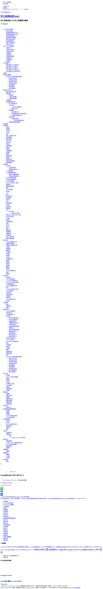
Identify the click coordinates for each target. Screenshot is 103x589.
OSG (87, 547)
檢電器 (8, 375)
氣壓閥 (8, 412)
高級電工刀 (9, 233)
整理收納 (5, 452)
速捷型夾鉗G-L (12, 333)
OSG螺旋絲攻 (12, 167)
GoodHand (35, 547)
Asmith (2, 546)
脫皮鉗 (8, 262)
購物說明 (11, 95)
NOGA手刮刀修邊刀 (8, 29)
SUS (12, 549)
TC (15, 549)
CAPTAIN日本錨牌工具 (12, 280)
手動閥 (8, 410)
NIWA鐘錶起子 (10, 290)
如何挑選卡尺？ (16, 111)
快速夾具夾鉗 (15, 118)
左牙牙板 (11, 211)
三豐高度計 (9, 54)
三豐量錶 (8, 52)
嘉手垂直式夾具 (13, 79)
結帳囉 (5, 7)
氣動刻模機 (9, 441)
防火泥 (8, 422)
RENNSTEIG (3, 549)
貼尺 (7, 133)
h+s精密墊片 (6, 63)
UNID (28, 549)
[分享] (51, 495)
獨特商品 (8, 434)
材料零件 (5, 459)
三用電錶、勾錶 (10, 383)
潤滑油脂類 (9, 425)
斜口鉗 (8, 257)
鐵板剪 (8, 267)
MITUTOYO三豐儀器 (8, 46)
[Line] (51, 488)
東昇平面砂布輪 (10, 238)
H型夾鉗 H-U (9, 312)
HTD (45, 546)
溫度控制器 (9, 388)
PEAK (90, 546)
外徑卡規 (8, 142)
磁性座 (8, 346)
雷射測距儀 (9, 138)
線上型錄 (5, 3)
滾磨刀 (97, 549)
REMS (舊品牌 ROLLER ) (97, 546)
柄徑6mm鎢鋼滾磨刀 (14, 176)
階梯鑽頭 (8, 231)
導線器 (8, 451)
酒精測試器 (9, 155)
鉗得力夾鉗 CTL (13, 336)
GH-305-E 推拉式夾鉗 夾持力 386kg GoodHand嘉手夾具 (15, 496)
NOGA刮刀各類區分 (17, 106)
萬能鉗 (8, 273)
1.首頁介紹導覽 (13, 96)
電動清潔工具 (9, 398)
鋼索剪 (8, 263)
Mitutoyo (65, 546)
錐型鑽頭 (8, 198)
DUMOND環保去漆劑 (11, 424)
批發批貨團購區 (7, 74)
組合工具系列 (9, 30)
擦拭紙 (8, 219)
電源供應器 (9, 353)
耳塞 (7, 304)
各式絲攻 (8, 206)
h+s (40, 546)
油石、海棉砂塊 (10, 236)
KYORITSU (54, 546)
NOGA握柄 (80, 546)
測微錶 (94, 549)
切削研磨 (5, 164)
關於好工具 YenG (7, 90)
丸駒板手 (8, 295)
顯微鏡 (8, 157)
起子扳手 (5, 275)
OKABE (83, 546)
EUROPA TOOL (23, 547)
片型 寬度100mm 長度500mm (13, 71)
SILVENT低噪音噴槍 (11, 444)
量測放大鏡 (9, 159)
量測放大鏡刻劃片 (10, 160)
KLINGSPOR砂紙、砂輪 (12, 182)
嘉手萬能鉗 (12, 86)
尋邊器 (8, 128)
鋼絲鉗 (8, 265)
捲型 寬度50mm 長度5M (12, 68)
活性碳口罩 (9, 432)
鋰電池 (8, 380)
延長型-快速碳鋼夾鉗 (14, 329)
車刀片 (8, 225)
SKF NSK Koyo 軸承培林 (12, 341)
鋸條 (7, 228)
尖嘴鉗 (8, 253)
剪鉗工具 (5, 240)
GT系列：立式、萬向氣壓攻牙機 (14, 442)
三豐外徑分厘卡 (10, 49)
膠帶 (7, 429)
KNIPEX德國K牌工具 (11, 241)
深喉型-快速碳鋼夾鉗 (14, 326)
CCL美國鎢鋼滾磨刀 (11, 172)
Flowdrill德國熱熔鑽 (11, 177)
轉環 (7, 461)
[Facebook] (51, 490)
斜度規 (8, 130)
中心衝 (8, 218)
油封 (7, 354)
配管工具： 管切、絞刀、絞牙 (13, 214)
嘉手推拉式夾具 (13, 81)
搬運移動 (8, 306)
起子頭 (8, 300)
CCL (5, 546)
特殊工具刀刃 (9, 44)
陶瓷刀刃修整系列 (10, 42)
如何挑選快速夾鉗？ (20, 120)
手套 (7, 307)
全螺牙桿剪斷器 (10, 243)
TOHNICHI (23, 549)
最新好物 (5, 538)
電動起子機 (9, 402)
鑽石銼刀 (8, 184)
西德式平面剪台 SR (11, 338)
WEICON (31, 549)
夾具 (7, 343)
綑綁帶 (8, 454)
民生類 (5, 430)
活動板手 (8, 297)
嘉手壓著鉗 (12, 84)
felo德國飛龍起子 (10, 284)
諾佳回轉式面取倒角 (11, 37)
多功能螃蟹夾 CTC (10, 314)
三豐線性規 (9, 59)
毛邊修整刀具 (9, 221)
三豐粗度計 (9, 57)
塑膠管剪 (8, 248)
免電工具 (5, 405)
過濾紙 (5, 73)
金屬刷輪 (8, 235)
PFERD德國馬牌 (10, 181)
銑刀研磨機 (9, 196)
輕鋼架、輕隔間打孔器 (11, 245)
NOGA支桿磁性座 (10, 311)
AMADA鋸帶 (9, 189)
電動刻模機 (9, 400)
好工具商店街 (77, 587)
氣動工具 (5, 439)
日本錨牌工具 (9, 258)
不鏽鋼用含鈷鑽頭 (38, 549)
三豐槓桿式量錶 (10, 56)
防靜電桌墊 (9, 351)
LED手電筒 (9, 385)
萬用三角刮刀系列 (10, 39)
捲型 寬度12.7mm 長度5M (12, 64)
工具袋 (8, 457)
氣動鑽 (8, 447)
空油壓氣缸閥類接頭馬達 (9, 408)
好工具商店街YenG (10, 16)
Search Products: (7, 9)
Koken (49, 546)
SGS (6, 549)
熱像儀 (8, 387)
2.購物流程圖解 (13, 98)
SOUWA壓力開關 (10, 417)
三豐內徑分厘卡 (10, 51)
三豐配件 (8, 61)
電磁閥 (8, 414)
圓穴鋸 (8, 191)
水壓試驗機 (9, 150)
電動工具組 (9, 395)
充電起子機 (9, 403)
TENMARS (18, 549)
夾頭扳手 (8, 277)
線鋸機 (8, 393)
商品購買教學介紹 (10, 101)
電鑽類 (8, 397)
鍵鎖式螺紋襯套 (10, 186)
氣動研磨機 (9, 446)
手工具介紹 (12, 105)
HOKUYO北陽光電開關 (12, 376)
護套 (7, 187)
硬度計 (8, 154)
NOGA (69, 546)
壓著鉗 (8, 250)
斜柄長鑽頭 (9, 203)
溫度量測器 (9, 145)
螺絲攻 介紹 (15, 108)
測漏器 (8, 152)
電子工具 (5, 373)
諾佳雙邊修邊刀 (10, 41)
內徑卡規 (8, 140)
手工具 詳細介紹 (13, 103)
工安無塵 (5, 302)
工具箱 (8, 456)
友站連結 (8, 100)
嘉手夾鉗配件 (12, 88)
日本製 (84, 549)
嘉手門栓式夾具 (13, 83)
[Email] (51, 492)
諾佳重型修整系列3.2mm (12, 32)
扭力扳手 (77, 549)
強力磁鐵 (8, 344)
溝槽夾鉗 (11, 327)
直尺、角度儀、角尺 (11, 135)
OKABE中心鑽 (10, 216)
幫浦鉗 (8, 255)
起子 (7, 287)
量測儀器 (11, 110)
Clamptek (9, 546)
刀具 (46, 549)
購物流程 (8, 93)
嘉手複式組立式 (13, 368)
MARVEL (59, 547)
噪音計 (8, 127)
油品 (7, 223)
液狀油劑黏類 (6, 419)
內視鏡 (8, 390)
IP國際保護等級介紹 (17, 115)
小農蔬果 (5, 501)
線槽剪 (8, 260)
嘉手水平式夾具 (13, 78)
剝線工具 (57, 549)
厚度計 (8, 144)
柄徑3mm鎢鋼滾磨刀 (14, 174)
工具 (70, 549)
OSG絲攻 (8, 165)
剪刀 (7, 201)
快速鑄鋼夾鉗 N (13, 321)
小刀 (7, 192)
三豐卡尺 (8, 47)
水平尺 (8, 132)
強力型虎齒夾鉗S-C (14, 319)
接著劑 (8, 427)
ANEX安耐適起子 (10, 279)
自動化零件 (12, 117)
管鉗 (7, 272)
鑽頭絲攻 (8, 208)
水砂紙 (8, 204)
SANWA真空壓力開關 (11, 415)
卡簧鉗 (8, 246)
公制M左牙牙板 (15, 213)
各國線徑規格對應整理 (14, 122)
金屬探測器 (9, 162)
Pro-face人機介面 (10, 339)
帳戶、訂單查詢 (7, 2)
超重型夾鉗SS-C (13, 331)
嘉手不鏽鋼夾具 (13, 370)
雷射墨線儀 (9, 137)
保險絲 (8, 378)
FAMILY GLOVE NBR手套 (18, 437)
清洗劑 (8, 420)
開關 (7, 349)
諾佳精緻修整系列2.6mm (12, 34)
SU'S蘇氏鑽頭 (9, 171)
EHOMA (14, 546)
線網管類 (5, 449)
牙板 (7, 209)
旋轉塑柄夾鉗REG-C (14, 322)
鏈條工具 (8, 407)
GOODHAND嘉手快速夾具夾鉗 (14, 76)
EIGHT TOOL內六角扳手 (12, 282)
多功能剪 (8, 252)
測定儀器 (89, 549)
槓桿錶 (8, 149)
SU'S (9, 549)
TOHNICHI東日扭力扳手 (12, 289)
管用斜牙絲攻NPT (13, 169)
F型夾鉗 (8, 316)
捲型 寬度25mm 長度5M (12, 66)
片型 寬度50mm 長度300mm (13, 69)
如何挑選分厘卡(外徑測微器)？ (19, 113)
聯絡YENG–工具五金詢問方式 (10, 555)
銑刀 (7, 194)
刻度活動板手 (9, 294)
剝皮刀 (8, 199)
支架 (81, 549)
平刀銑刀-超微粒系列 (11, 179)
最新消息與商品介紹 (11, 91)
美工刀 (8, 226)
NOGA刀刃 (74, 546)
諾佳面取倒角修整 (10, 36)
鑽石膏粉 (8, 230)
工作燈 (8, 381)
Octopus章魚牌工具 (10, 270)
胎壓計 (8, 147)
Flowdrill (30, 546)
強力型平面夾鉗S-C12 (14, 317)
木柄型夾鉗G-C (13, 324)
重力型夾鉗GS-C (13, 334)
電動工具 (5, 392)
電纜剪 (8, 268)
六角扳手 (8, 292)
